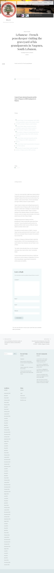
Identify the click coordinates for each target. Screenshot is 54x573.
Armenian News (38, 15)
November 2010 (7, 562)
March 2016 (6, 427)
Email (16, 304)
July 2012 (6, 523)
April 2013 (6, 502)
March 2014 (6, 477)
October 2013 (6, 489)
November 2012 (7, 514)
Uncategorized (24, 52)
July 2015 (6, 443)
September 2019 (7, 393)
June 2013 (6, 498)
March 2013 (6, 505)
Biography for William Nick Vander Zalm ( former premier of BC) (43, 365)
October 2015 (6, 436)
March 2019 (6, 397)
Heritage (45, 2)
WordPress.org (23, 400)
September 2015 (7, 438)
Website (16, 310)
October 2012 (6, 516)
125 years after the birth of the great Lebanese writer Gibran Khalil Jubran (26, 372)
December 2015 (7, 432)
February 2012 (7, 534)
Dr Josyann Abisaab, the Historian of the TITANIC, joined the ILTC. (42, 360)
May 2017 (6, 406)
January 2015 (6, 457)
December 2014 (7, 459)
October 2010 (6, 564)
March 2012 (6, 532)
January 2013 (6, 509)
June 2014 (6, 470)
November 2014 (7, 461)
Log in (21, 393)
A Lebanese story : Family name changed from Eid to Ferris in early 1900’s (42, 376)
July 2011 (6, 550)
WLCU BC (32, 15)
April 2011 (6, 557)
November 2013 (7, 486)
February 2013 (7, 507)
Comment (17, 279)
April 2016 (6, 425)
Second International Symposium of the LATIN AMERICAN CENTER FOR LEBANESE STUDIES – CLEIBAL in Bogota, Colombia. (40, 342)
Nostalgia (22, 364)
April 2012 (6, 530)
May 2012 (6, 528)
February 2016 (7, 429)
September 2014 (7, 466)
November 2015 (7, 434)
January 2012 (6, 537)
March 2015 (6, 452)
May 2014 (6, 473)
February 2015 (7, 454)
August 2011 (6, 548)
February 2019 (7, 400)
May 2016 (6, 422)
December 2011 (7, 539)
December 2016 (7, 416)
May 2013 (6, 500)
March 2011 (6, 560)
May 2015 (6, 448)
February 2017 (7, 411)
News (50, 2)
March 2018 (6, 402)
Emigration (40, 2)
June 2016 (6, 420)
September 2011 (7, 546)
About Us (33, 2)
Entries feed (22, 395)
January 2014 (6, 482)
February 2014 (7, 480)
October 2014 (6, 464)
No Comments (30, 52)
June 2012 (6, 525)
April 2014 (6, 475)
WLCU (8, 20)
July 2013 (6, 496)
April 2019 (6, 395)
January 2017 (6, 413)
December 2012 (7, 512)
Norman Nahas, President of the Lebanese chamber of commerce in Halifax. (43, 381)
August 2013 (6, 493)
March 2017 (6, 409)
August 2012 (6, 521)
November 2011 (7, 541)
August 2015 (6, 441)
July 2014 (6, 468)
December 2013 (7, 484)
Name (16, 298)
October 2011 (6, 544)
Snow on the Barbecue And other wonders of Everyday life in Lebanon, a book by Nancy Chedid (13, 342)
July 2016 (6, 418)
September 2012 (7, 518)
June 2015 (6, 445)
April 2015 (6, 450)
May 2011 (6, 555)
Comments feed (23, 397)
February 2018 (7, 404)
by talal (3, 63)
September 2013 (7, 491)
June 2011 (6, 553)
